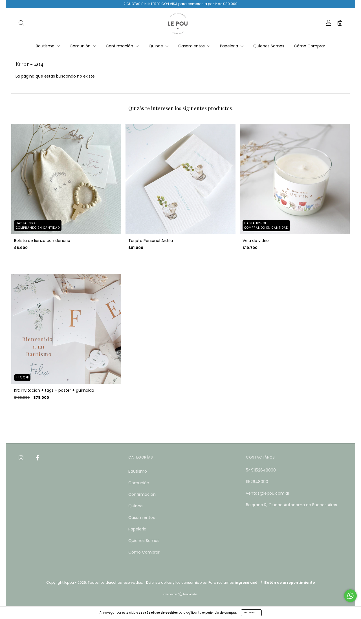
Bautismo (46, 46)
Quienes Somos (268, 46)
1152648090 (257, 481)
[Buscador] (21, 24)
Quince (156, 46)
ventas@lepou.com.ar (267, 493)
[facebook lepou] (37, 458)
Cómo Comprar (309, 46)
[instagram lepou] (22, 458)
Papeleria (229, 46)
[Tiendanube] (180, 595)
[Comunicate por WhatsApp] (350, 595)
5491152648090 (261, 470)
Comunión (81, 46)
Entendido (251, 612)
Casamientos (192, 46)
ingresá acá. (247, 582)
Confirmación (120, 46)
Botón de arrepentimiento (289, 582)
